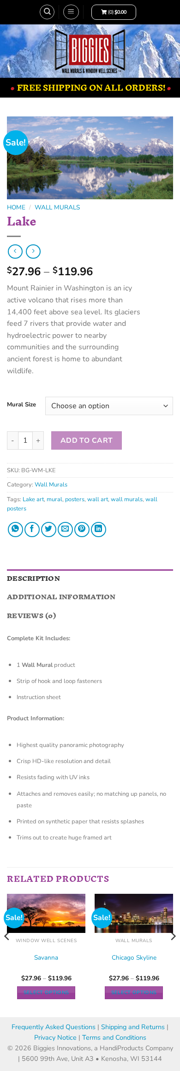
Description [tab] (33, 578)
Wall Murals (57, 207)
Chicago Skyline (134, 958)
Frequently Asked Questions (54, 1026)
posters (74, 499)
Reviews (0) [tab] (31, 615)
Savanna (46, 958)
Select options (46, 992)
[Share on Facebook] (32, 529)
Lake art (33, 499)
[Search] (47, 12)
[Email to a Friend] (65, 529)
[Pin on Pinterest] (82, 529)
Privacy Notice (56, 1037)
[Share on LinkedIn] (98, 529)
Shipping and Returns (133, 1026)
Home (16, 207)
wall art (97, 499)
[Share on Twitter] (48, 529)
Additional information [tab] (61, 596)
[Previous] (7, 954)
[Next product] (15, 251)
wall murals (127, 499)
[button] (70, 12)
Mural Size (21, 405)
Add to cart (86, 440)
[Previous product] (33, 251)
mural (54, 499)
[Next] (172, 954)
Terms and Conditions (114, 1037)
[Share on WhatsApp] (15, 529)
